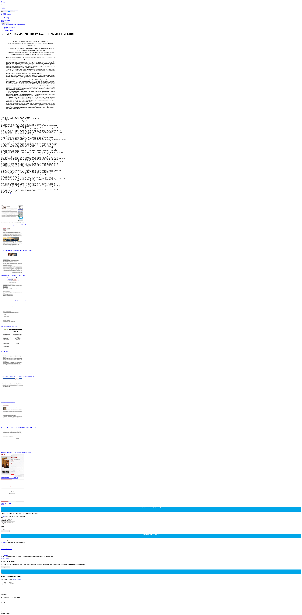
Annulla (3, 613)
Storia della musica (8, 30)
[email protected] (6, 193)
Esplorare (3, 2)
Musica (5, 28)
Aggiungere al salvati (20, 24)
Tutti (4, 528)
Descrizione (6, 520)
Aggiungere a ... (4, 23)
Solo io (4, 529)
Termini (7, 558)
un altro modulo (17, 579)
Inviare (7, 613)
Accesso (3, 8)
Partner (7, 555)
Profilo (2, 21)
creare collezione (5, 531)
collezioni (8, 14)
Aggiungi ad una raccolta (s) (8, 24)
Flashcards (3, 14)
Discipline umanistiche (9, 27)
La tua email (4, 594)
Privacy (3, 558)
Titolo (2, 517)
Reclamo (3, 555)
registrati (3, 516)
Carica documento (5, 10)
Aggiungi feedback (5, 567)
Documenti (3, 549)
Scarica (2, 504)
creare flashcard (14, 10)
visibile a (3, 526)
